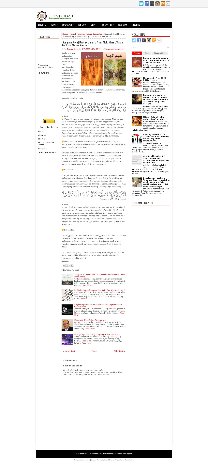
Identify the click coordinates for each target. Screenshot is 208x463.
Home (41, 131)
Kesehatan (122, 24)
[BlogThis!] (67, 265)
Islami (89, 34)
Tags (147, 53)
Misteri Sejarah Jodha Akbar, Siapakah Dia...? (154, 118)
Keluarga (135, 24)
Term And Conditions (47, 152)
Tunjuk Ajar (98, 34)
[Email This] (64, 265)
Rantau (82, 24)
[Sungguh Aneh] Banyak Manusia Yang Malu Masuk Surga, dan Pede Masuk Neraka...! (92, 43)
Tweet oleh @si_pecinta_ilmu (45, 66)
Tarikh (93, 24)
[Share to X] (69, 265)
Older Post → (119, 351)
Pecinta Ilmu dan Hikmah (102, 454)
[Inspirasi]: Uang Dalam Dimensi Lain (90, 320)
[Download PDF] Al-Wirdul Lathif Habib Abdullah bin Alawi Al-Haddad (156, 60)
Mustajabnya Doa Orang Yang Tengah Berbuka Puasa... (97, 334)
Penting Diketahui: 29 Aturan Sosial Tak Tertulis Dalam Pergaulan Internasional (156, 137)
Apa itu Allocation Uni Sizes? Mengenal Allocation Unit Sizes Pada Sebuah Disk (156, 159)
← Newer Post (68, 351)
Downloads (68, 24)
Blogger (54, 127)
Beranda (42, 24)
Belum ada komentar (114, 49)
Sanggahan (43, 149)
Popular (137, 53)
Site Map (42, 139)
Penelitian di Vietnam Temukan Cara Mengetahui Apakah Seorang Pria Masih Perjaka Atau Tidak (156, 181)
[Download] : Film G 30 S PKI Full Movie (154, 79)
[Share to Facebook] (72, 265)
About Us (42, 135)
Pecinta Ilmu (85, 460)
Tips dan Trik (107, 24)
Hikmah (54, 24)
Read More (88, 285)
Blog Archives (160, 53)
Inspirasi (81, 34)
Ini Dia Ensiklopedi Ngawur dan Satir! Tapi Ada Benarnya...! (99, 290)
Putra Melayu (109, 460)
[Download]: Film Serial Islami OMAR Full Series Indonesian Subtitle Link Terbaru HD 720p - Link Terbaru (155, 99)
